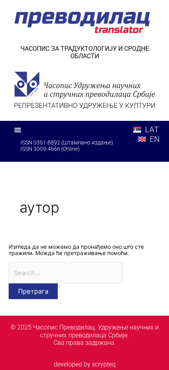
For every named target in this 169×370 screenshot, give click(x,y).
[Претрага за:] (66, 273)
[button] (18, 130)
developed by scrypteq (85, 364)
